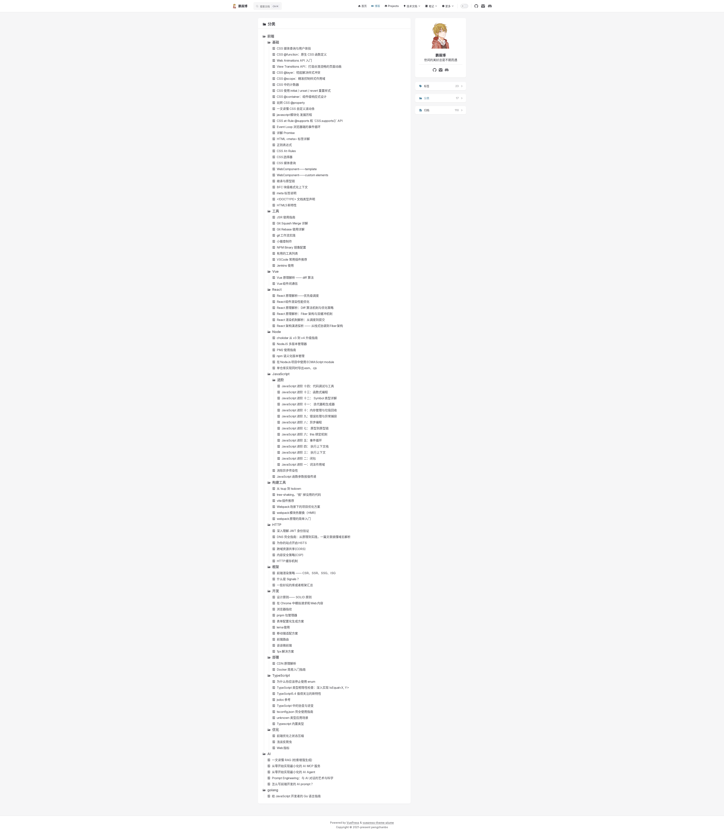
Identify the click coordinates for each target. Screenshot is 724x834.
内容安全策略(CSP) (290, 555)
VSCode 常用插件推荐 (292, 259)
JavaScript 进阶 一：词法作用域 (303, 464)
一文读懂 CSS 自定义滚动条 (296, 109)
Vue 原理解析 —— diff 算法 (295, 277)
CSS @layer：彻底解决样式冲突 (298, 72)
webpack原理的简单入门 (294, 519)
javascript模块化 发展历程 (294, 115)
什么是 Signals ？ (288, 579)
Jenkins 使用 (285, 265)
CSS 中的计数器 (288, 84)
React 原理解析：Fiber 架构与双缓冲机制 (304, 314)
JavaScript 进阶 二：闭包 (299, 458)
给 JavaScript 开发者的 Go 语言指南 (296, 796)
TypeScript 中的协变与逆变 (295, 706)
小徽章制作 (284, 241)
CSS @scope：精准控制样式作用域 (301, 78)
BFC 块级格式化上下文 (292, 187)
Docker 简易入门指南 (291, 669)
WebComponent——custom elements (302, 175)
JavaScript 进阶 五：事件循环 (302, 440)
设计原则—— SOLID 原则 (294, 597)
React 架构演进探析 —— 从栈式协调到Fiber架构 (310, 326)
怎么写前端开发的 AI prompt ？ (293, 784)
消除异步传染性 (287, 470)
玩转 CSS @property (291, 103)
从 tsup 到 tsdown (289, 488)
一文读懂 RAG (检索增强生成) (292, 760)
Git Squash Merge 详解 (292, 223)
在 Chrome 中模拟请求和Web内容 (300, 603)
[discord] (489, 6)
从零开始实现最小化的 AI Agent (293, 772)
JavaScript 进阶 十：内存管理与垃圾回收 (309, 410)
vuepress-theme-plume (378, 822)
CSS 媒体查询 (286, 163)
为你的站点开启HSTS (292, 543)
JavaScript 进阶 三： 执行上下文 (304, 452)
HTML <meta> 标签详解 (293, 139)
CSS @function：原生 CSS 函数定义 (302, 54)
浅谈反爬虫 (284, 742)
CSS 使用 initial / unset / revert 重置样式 (304, 91)
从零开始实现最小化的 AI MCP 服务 (296, 766)
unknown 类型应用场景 (292, 718)
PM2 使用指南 (286, 350)
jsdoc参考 (284, 700)
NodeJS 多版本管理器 (292, 344)
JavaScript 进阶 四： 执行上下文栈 (305, 446)
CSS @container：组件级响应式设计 (302, 97)
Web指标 (283, 748)
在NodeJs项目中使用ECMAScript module (305, 362)
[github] (476, 6)
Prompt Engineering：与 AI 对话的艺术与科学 (302, 778)
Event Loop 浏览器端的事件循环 (299, 127)
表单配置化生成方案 (290, 621)
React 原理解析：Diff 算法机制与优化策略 (305, 308)
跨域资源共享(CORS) (291, 549)
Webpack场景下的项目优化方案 (298, 507)
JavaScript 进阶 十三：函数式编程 (305, 392)
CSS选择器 (284, 157)
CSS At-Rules (286, 151)
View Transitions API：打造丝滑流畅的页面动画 (309, 66)
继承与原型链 (286, 181)
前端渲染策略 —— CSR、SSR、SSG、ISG (306, 573)
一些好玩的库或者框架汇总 (295, 585)
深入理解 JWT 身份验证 (293, 531)
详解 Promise (286, 133)
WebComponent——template (297, 169)
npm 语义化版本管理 (290, 356)
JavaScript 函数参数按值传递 (296, 476)
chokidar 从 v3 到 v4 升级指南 (297, 338)
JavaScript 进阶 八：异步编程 (302, 422)
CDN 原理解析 (286, 663)
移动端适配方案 (287, 633)
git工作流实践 (286, 235)
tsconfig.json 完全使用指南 (295, 712)
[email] (483, 6)
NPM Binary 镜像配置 (291, 247)
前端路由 (283, 639)
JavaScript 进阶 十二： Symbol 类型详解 (309, 398)
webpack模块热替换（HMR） (297, 513)
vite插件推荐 (285, 501)
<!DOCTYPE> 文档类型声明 (296, 199)
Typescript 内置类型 (290, 724)
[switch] (464, 6)
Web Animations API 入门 (294, 60)
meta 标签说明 (286, 193)
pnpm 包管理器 (287, 615)
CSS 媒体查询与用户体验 (294, 48)
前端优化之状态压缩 (290, 736)
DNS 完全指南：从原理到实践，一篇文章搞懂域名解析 (313, 537)
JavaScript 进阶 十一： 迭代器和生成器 (308, 404)
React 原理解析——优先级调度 (298, 296)
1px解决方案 (285, 651)
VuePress (353, 822)
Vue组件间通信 (287, 283)
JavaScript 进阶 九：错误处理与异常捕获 (309, 416)
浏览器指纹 (284, 609)
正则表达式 (284, 145)
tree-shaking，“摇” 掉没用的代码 (299, 495)
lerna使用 (283, 627)
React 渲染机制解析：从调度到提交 (301, 320)
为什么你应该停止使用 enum (296, 681)
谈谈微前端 (284, 645)
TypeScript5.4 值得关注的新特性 (299, 694)
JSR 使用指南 (286, 217)
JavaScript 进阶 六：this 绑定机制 (304, 434)
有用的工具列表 (287, 253)
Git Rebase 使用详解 (290, 229)
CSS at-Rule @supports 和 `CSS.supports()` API (310, 121)
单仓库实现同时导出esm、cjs (297, 368)
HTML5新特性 (287, 205)
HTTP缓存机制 (287, 561)
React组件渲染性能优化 (293, 302)
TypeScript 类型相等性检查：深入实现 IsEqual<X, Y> (313, 687)
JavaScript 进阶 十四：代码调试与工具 (308, 386)
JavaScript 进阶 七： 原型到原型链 (305, 428)
